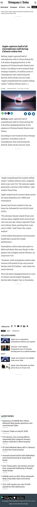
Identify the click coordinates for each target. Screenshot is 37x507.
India (29, 7)
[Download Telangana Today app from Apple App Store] (25, 114)
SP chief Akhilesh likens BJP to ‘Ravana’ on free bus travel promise (18, 448)
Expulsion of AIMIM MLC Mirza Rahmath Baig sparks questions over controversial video (17, 423)
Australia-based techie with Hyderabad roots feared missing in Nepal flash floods (18, 457)
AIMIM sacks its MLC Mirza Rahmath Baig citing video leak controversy (18, 477)
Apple (8, 330)
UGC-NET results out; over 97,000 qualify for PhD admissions (16, 485)
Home (2, 11)
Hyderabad (4, 7)
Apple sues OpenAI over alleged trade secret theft (22, 359)
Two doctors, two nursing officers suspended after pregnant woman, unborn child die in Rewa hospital (16, 439)
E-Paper (34, 7)
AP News (22, 7)
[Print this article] (33, 114)
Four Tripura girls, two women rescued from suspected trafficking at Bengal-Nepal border (18, 468)
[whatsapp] (2, 113)
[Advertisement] (18, 303)
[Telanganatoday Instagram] (21, 326)
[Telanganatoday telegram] (27, 326)
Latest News (7, 416)
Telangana (13, 7)
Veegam (26, 503)
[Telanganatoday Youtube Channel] (18, 326)
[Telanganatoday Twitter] (15, 326)
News (6, 11)
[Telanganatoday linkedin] (24, 326)
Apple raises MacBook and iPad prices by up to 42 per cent (22, 366)
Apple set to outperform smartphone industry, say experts (23, 340)
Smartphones (15, 330)
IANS (4, 88)
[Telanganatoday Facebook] (12, 326)
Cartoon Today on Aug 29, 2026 (15, 431)
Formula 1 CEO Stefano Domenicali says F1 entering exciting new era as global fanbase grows (18, 350)
